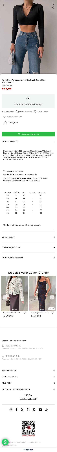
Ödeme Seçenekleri (11, 247)
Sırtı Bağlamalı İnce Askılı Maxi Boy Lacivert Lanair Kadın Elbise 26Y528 (40, 313)
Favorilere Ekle (25, 313)
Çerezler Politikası (9, 446)
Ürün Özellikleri (10, 142)
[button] (27, 72)
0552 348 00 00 (13, 346)
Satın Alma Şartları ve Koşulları (14, 442)
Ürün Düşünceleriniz (12, 258)
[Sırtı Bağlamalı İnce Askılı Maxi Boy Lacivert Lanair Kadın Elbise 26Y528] (42, 293)
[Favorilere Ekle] (53, 4)
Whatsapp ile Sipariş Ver (29, 134)
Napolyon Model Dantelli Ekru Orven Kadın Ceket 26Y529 (12, 313)
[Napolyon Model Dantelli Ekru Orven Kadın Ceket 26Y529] (14, 293)
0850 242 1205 (13, 356)
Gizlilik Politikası (34, 442)
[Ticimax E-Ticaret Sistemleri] (28, 450)
